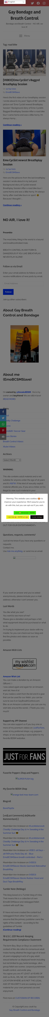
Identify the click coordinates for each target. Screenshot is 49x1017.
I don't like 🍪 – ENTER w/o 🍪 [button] (18, 517)
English (11, 2)
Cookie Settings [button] (37, 517)
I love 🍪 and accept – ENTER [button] (24, 513)
